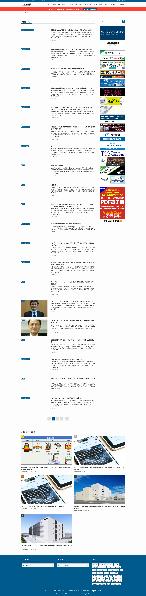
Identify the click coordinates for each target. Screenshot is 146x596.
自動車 (114, 581)
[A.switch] (112, 105)
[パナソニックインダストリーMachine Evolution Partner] (112, 122)
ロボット (100, 573)
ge (93, 564)
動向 (111, 576)
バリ (121, 570)
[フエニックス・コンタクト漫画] (112, 69)
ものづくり (102, 564)
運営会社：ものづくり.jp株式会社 (70, 591)
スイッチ (109, 567)
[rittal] (112, 131)
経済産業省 (108, 581)
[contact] (122, 1)
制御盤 (100, 576)
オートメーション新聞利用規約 (52, 591)
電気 (119, 584)
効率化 (106, 576)
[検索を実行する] (123, 21)
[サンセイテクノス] (112, 149)
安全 (120, 576)
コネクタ (95, 567)
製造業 (119, 581)
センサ (94, 570)
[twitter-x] (118, 1)
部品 (108, 584)
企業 (116, 573)
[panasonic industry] (112, 46)
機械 (116, 578)
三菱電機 (106, 573)
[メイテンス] (112, 165)
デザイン (104, 570)
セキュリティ (117, 567)
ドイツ (116, 570)
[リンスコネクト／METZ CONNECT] (112, 174)
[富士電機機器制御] (112, 140)
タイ (99, 570)
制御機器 (95, 576)
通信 (104, 584)
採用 (99, 578)
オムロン (116, 564)
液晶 (120, 578)
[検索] (124, 1)
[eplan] (112, 96)
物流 (102, 581)
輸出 (100, 584)
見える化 (95, 584)
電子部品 (114, 584)
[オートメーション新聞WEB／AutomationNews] (26, 4)
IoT (96, 564)
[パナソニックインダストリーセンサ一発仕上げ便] (112, 183)
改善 (112, 578)
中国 (112, 573)
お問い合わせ (97, 591)
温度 (94, 581)
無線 (98, 581)
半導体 (115, 576)
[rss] (120, 1)
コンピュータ (102, 567)
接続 (103, 578)
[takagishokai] (112, 78)
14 (67, 419)
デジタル (110, 570)
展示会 (94, 578)
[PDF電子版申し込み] (112, 222)
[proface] (112, 87)
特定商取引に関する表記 (87, 591)
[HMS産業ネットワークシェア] (112, 113)
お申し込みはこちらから (90, 9)
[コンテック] (112, 60)
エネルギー (109, 564)
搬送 (107, 578)
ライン (94, 573)
